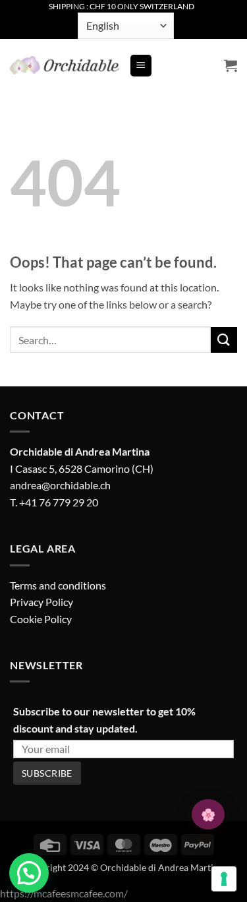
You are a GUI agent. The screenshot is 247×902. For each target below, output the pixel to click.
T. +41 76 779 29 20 (54, 502)
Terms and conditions (58, 585)
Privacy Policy (41, 601)
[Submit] (224, 340)
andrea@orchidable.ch (60, 485)
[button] (140, 65)
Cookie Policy (41, 619)
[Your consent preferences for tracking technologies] (223, 878)
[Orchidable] (64, 65)
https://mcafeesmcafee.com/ (64, 893)
